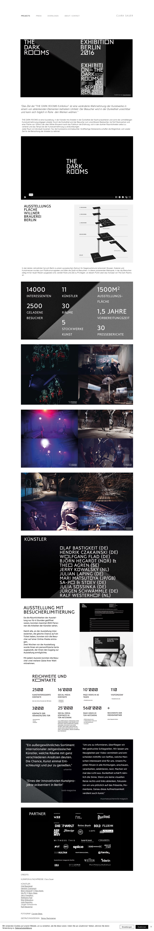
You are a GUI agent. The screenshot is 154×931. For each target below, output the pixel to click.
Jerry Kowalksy (27, 895)
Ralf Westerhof (74, 401)
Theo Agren (39, 891)
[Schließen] (151, 927)
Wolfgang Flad (26, 897)
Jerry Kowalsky (74, 527)
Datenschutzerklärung (23, 928)
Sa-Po (130, 401)
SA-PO (23, 893)
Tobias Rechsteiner (127, 94)
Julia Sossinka (27, 902)
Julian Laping (74, 464)
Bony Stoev (33, 893)
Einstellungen (127, 927)
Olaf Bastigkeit (26, 886)
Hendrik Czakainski (28, 888)
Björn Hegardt (26, 891)
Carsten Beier (37, 914)
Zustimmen (142, 927)
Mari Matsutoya (27, 900)
